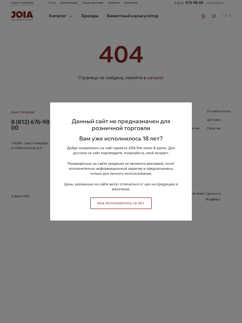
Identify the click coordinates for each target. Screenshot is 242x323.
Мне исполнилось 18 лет (120, 203)
